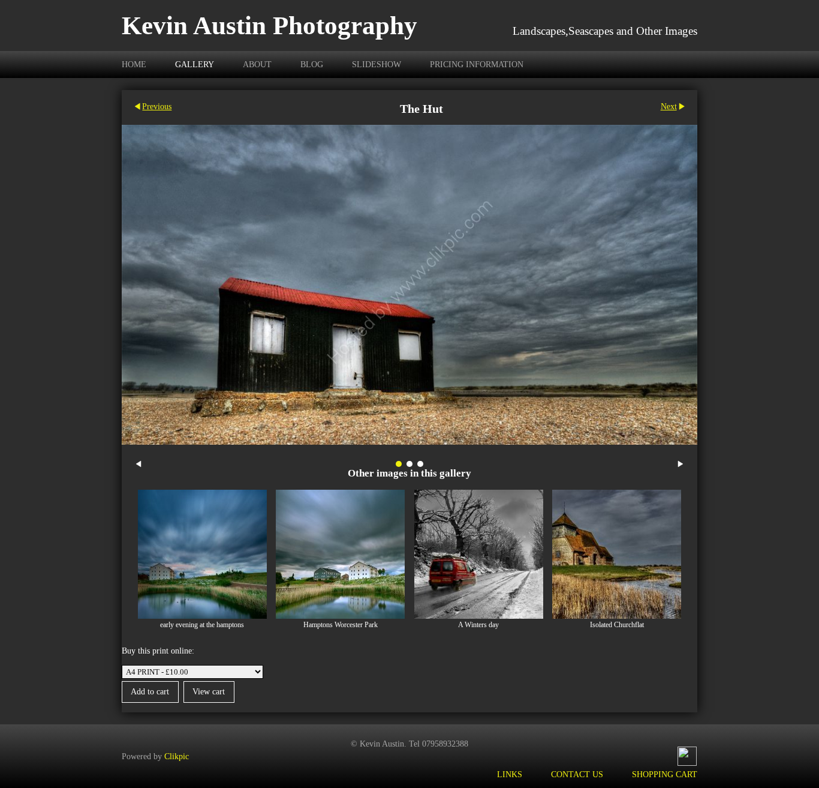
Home (134, 64)
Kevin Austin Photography (269, 25)
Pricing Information (476, 64)
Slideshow (376, 64)
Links (509, 774)
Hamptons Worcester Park (340, 625)
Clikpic (176, 755)
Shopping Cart (664, 774)
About (257, 64)
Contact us (577, 774)
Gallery (194, 64)
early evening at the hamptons (202, 625)
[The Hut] (409, 285)
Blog (311, 64)
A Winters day (478, 625)
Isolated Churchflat (617, 625)
